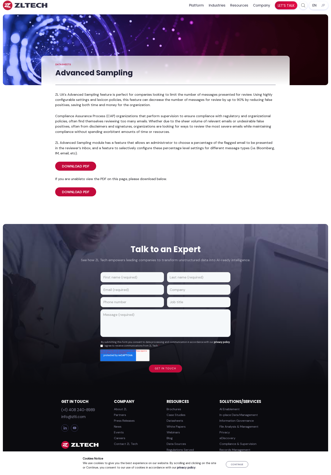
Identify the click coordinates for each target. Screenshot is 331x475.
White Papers (176, 427)
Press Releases (124, 421)
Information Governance (237, 421)
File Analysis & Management (239, 427)
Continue (237, 464)
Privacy (225, 432)
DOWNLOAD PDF (75, 166)
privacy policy (222, 342)
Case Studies (176, 415)
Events (119, 432)
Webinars (173, 432)
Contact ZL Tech (126, 444)
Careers (119, 438)
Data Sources (176, 444)
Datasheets (63, 64)
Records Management (235, 450)
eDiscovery (227, 438)
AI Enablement (230, 409)
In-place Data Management (239, 415)
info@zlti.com (73, 416)
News (117, 427)
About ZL (120, 409)
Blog (170, 438)
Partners (120, 415)
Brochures (174, 409)
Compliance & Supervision (238, 444)
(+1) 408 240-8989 (78, 409)
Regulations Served (180, 450)
